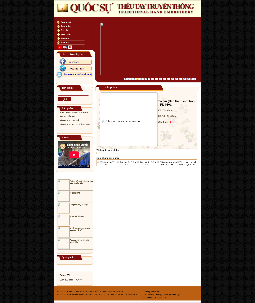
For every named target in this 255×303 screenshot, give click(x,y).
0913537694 (77, 68)
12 (160, 79)
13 (164, 79)
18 (184, 79)
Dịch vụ (65, 38)
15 (172, 79)
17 (180, 79)
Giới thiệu (66, 34)
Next (193, 79)
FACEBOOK (74, 62)
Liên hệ (65, 42)
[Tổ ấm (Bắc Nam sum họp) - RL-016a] (121, 121)
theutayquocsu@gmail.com (77, 74)
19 (188, 79)
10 (153, 79)
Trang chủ (66, 22)
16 (176, 79)
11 (156, 79)
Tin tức (64, 30)
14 (168, 79)
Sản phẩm (66, 26)
